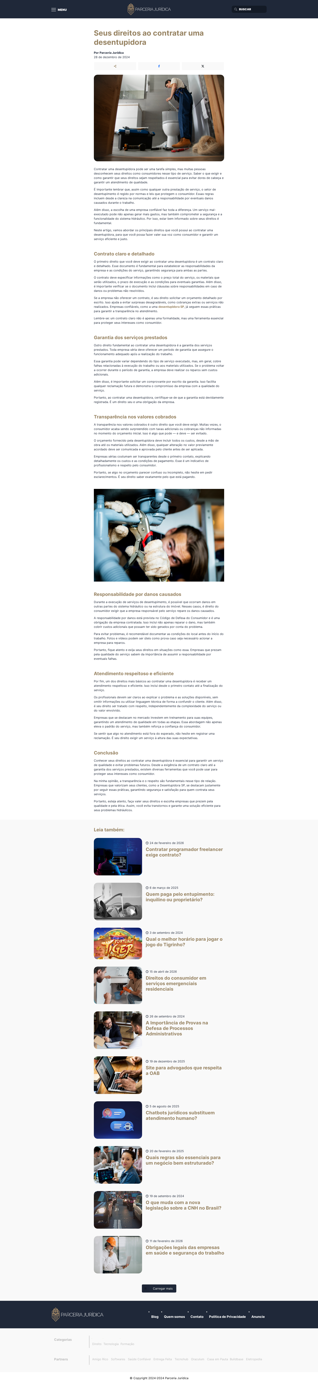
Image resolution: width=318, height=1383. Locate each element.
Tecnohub (181, 1359)
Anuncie (258, 1317)
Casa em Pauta (217, 1359)
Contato (197, 1317)
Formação (127, 1344)
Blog (154, 1317)
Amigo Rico (100, 1359)
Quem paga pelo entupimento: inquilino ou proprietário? (180, 896)
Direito (97, 1344)
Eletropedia (254, 1359)
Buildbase (236, 1359)
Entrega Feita (162, 1359)
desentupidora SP (171, 306)
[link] (78, 1314)
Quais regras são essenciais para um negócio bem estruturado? (183, 1160)
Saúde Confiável (139, 1359)
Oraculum (197, 1359)
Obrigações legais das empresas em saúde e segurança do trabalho (185, 1250)
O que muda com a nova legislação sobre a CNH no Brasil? (183, 1205)
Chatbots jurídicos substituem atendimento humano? (180, 1115)
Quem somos (174, 1317)
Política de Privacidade (227, 1317)
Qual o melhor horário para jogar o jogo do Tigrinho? (184, 941)
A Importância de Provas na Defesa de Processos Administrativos (177, 1028)
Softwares (118, 1359)
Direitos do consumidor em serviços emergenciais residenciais (176, 983)
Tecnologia (111, 1344)
